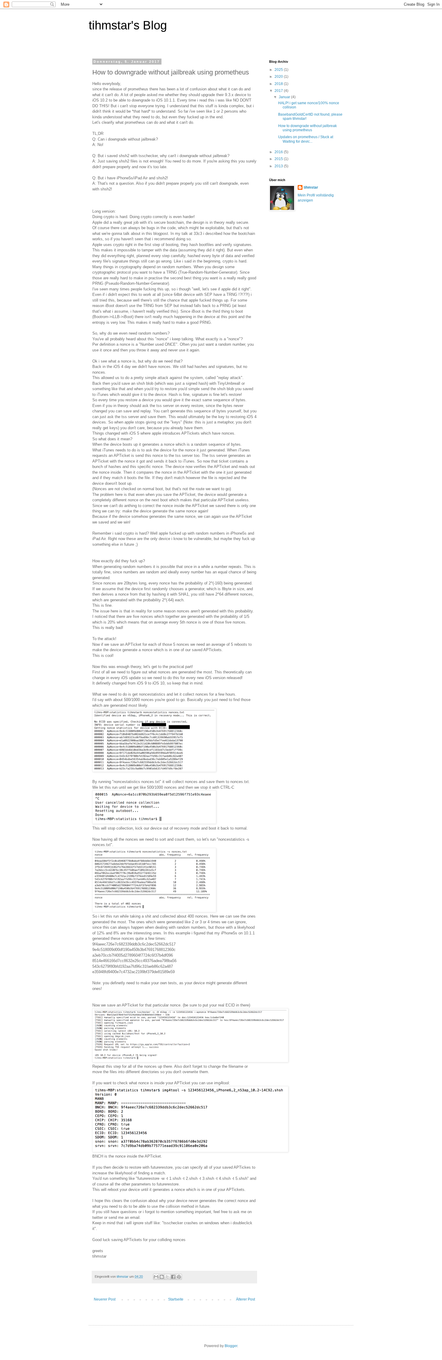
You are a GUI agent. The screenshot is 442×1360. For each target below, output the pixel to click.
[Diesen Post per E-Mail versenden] (156, 1277)
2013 (279, 166)
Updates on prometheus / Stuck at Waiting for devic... (305, 139)
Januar (285, 97)
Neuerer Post (104, 1299)
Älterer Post (245, 1299)
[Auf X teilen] (167, 1277)
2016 (279, 152)
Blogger (231, 1346)
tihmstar (311, 187)
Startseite (175, 1299)
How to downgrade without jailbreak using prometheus (307, 128)
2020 (279, 76)
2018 (279, 84)
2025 (279, 70)
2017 (279, 91)
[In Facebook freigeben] (173, 1277)
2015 (279, 159)
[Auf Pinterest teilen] (179, 1277)
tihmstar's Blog (128, 25)
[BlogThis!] (162, 1277)
